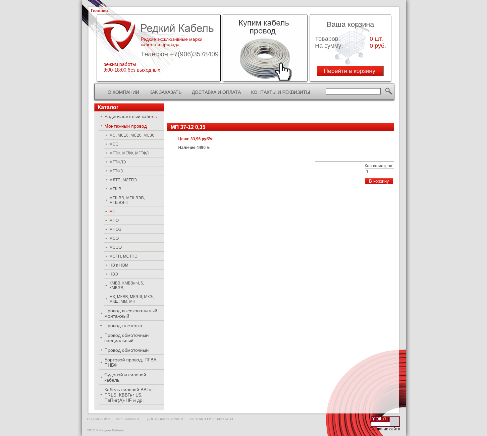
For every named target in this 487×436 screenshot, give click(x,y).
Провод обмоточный (126, 350)
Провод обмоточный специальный (126, 338)
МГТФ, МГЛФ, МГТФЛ (129, 153)
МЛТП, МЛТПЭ (123, 180)
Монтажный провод (125, 126)
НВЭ (113, 274)
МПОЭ (115, 229)
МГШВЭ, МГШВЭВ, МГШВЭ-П (127, 200)
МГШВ (115, 189)
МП (112, 211)
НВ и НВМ (118, 265)
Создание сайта (384, 429)
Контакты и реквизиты (280, 92)
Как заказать (165, 92)
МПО (114, 220)
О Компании (123, 92)
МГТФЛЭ (117, 162)
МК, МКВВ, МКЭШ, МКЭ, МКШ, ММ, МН (131, 299)
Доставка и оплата (216, 92)
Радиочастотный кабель (130, 116)
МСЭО (115, 247)
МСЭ (114, 144)
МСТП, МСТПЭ (123, 256)
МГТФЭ (116, 171)
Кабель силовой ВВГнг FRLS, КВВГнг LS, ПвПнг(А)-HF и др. (128, 395)
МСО (114, 238)
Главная (99, 10)
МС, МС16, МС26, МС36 (131, 135)
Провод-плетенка (123, 325)
